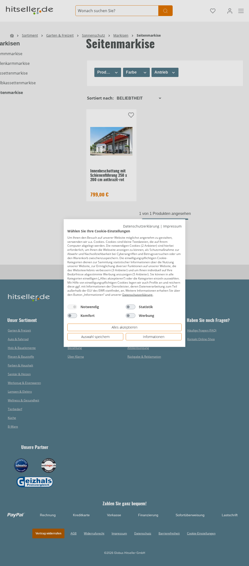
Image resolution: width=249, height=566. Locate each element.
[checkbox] (72, 306)
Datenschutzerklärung (141, 226)
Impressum (172, 226)
